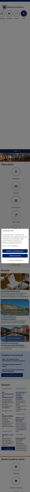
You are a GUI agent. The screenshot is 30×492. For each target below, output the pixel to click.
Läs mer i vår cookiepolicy (10, 246)
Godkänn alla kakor (15, 256)
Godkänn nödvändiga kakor (15, 251)
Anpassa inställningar (16, 260)
